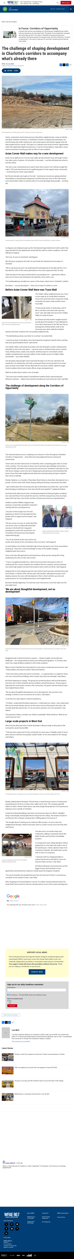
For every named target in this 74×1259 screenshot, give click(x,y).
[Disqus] (37, 1136)
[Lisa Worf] (6, 1032)
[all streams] (71, 9)
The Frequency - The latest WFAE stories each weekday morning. (27, 995)
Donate (66, 3)
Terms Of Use (61, 1217)
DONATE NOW (37, 972)
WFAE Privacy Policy (62, 1213)
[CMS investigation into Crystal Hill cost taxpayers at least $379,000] (8, 1070)
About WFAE (30, 1213)
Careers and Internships (30, 1222)
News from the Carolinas (9, 22)
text (9, 1003)
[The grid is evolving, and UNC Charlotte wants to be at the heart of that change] (8, 1084)
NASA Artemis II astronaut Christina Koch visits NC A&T (31, 1094)
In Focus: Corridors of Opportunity (38, 28)
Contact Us (45, 1213)
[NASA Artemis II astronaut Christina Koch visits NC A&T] (8, 1097)
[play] (5, 9)
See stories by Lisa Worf (21, 1041)
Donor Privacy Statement (46, 1217)
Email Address (11, 987)
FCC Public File (46, 1222)
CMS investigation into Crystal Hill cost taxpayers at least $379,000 (35, 1067)
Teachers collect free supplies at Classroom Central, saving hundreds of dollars (39, 1054)
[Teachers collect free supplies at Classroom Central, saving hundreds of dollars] (8, 1057)
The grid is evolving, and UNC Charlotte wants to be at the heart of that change (38, 1081)
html (9, 1001)
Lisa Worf (11, 64)
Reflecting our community (31, 1217)
